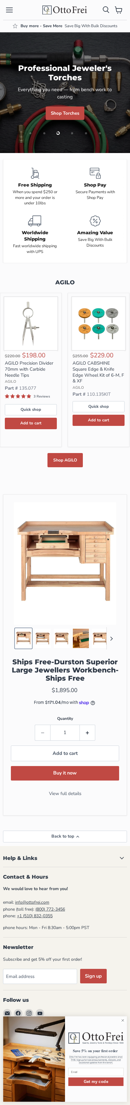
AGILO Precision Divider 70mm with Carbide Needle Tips (29, 369)
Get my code (96, 1081)
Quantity (65, 718)
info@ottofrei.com (32, 902)
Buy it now (65, 773)
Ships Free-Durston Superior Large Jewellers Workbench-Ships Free (65, 670)
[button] (23, 638)
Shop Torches (65, 113)
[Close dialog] (122, 1020)
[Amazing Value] (95, 235)
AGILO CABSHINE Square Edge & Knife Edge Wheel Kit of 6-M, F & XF (98, 372)
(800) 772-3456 (50, 909)
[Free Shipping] (35, 187)
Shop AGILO (65, 460)
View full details (65, 793)
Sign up (93, 976)
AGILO (10, 381)
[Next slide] (111, 638)
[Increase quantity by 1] (87, 732)
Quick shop (31, 409)
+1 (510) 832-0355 (35, 916)
